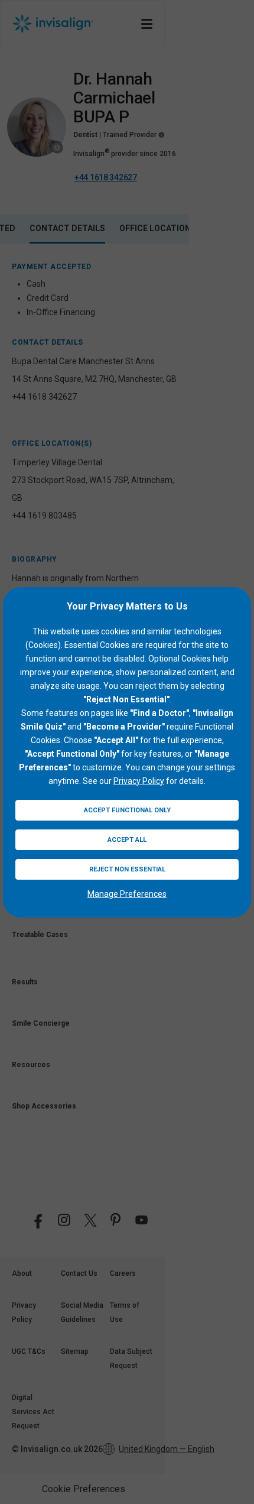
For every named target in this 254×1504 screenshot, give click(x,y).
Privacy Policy (138, 781)
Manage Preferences (127, 894)
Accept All (127, 840)
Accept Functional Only (127, 810)
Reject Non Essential (127, 869)
